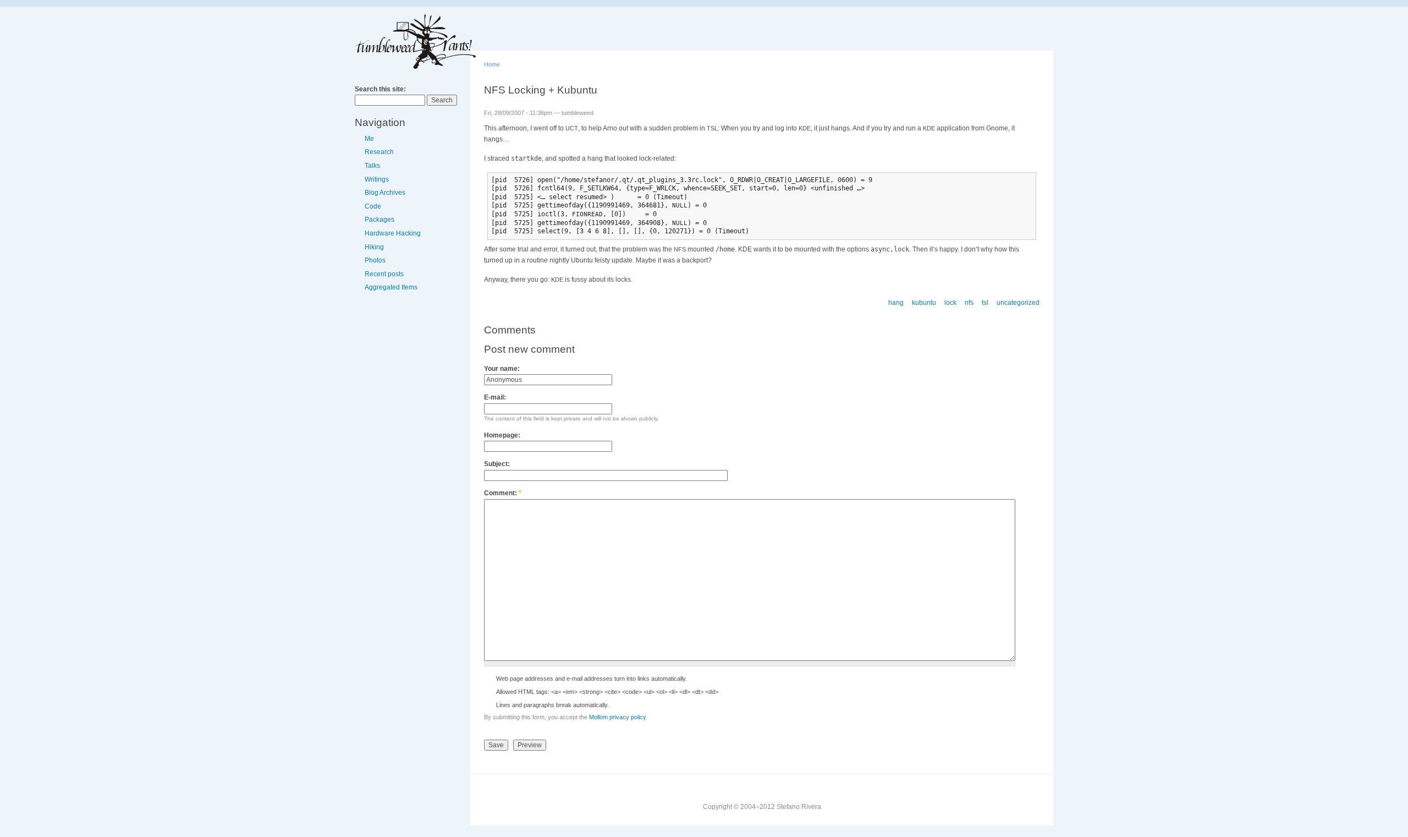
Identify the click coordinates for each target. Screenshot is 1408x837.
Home (492, 64)
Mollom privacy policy (617, 717)
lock (950, 303)
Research (379, 152)
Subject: (497, 464)
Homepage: (502, 435)
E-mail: (495, 397)
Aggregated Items (391, 287)
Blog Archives (385, 192)
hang (896, 303)
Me (369, 139)
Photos (375, 260)
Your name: (502, 369)
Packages (379, 219)
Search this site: (380, 89)
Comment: (502, 493)
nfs (969, 303)
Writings (377, 179)
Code (373, 206)
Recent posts (384, 274)
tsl (985, 303)
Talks (372, 165)
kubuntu (924, 303)
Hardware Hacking (393, 233)
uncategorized (1018, 303)
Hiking (374, 247)
